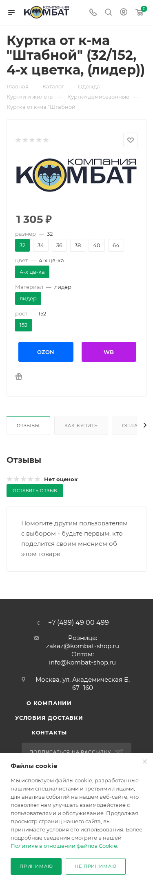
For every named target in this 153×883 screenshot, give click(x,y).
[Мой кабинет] (123, 13)
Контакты (49, 732)
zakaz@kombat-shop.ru (82, 646)
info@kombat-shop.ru (82, 662)
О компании (49, 703)
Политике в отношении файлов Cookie (64, 845)
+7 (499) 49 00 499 (78, 622)
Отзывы (28, 425)
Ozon (45, 352)
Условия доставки (49, 717)
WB (109, 352)
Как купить (81, 425)
